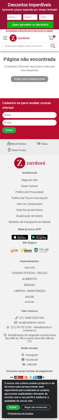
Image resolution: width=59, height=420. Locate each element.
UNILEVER (29, 267)
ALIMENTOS (29, 279)
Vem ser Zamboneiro (29, 204)
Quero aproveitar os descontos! (30, 24)
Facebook (31, 359)
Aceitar (13, 407)
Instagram (31, 355)
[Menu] (5, 38)
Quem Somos (29, 186)
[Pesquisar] (53, 46)
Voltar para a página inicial (29, 78)
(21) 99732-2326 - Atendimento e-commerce (31, 329)
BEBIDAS (29, 285)
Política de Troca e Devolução (29, 198)
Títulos (44, 144)
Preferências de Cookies (20, 413)
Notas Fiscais (18, 150)
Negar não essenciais (36, 407)
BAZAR (29, 296)
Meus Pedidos (18, 144)
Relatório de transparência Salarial (29, 222)
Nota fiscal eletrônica (30, 210)
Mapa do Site (30, 180)
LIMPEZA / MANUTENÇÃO (29, 290)
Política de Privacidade (30, 192)
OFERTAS (29, 302)
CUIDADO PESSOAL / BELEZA (29, 273)
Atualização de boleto (29, 216)
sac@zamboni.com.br (31, 322)
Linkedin (31, 364)
